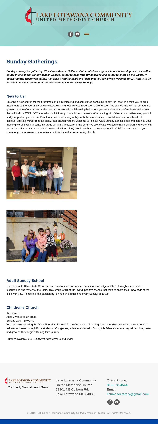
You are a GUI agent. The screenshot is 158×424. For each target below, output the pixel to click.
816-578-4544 (117, 385)
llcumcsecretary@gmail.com (128, 394)
